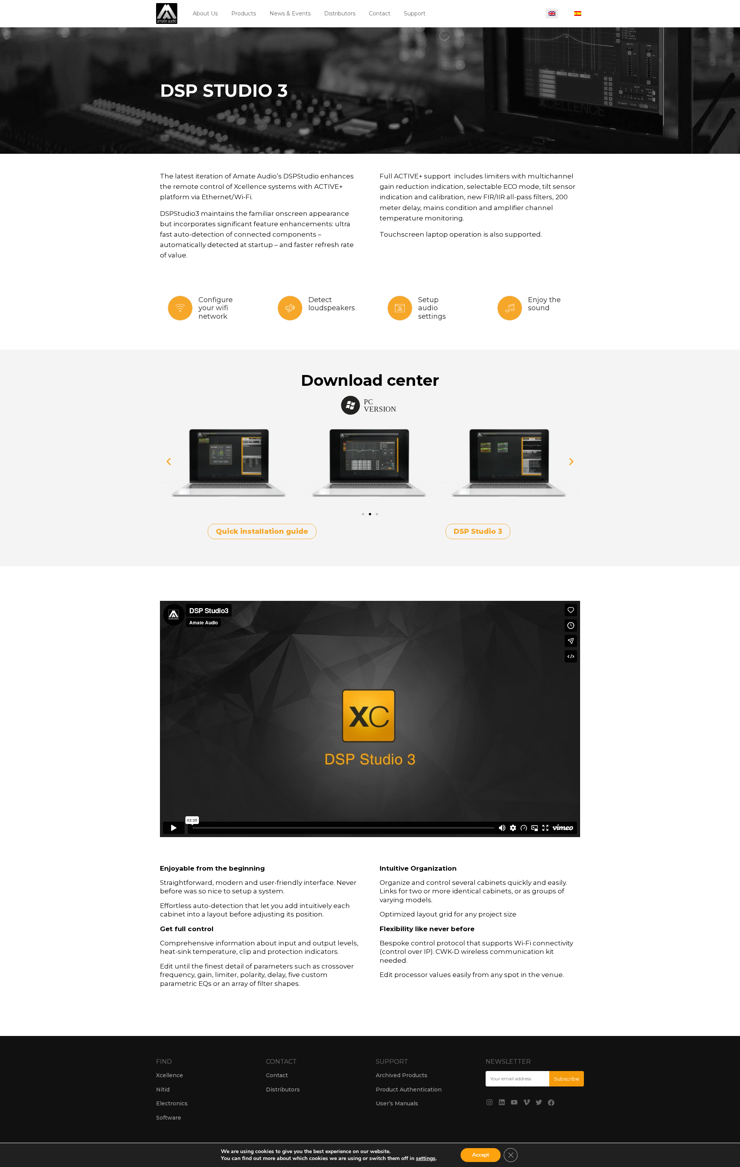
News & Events (290, 13)
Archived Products (401, 1075)
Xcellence (169, 1075)
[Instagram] (489, 1102)
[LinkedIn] (502, 1102)
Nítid (163, 1089)
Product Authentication (409, 1089)
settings (426, 1158)
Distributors (339, 13)
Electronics (172, 1103)
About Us (205, 13)
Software (168, 1117)
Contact (379, 13)
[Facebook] (551, 1102)
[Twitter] (539, 1102)
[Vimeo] (526, 1102)
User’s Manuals (397, 1103)
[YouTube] (514, 1102)
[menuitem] (552, 13)
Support (415, 13)
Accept (480, 1155)
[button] (168, 461)
